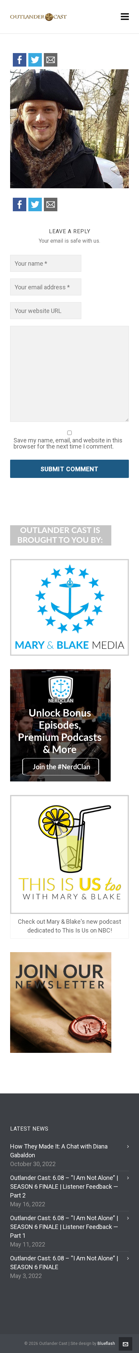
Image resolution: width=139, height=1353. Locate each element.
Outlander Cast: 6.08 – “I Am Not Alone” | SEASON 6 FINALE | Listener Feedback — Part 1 (64, 1226)
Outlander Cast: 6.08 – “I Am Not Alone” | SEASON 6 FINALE (64, 1263)
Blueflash (106, 1343)
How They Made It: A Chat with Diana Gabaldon (59, 1151)
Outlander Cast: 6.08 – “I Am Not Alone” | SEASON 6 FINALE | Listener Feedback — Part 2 (64, 1186)
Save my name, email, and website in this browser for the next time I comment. (67, 443)
